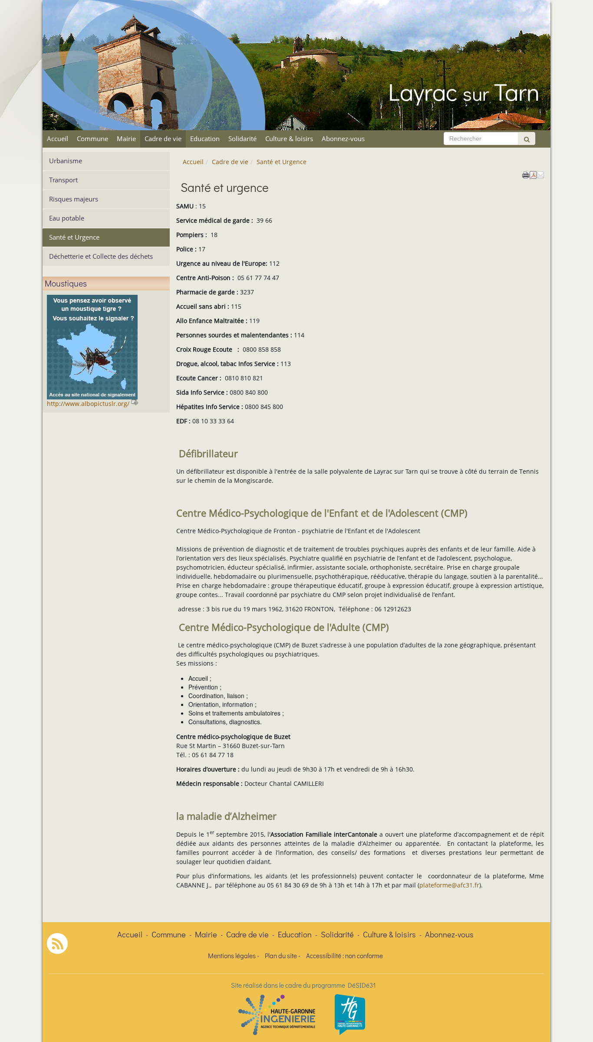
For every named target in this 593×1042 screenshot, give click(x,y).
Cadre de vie (163, 138)
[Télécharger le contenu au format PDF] (533, 174)
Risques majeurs (73, 199)
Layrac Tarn (464, 91)
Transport (63, 180)
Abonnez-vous (343, 138)
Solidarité (242, 138)
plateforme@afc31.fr (449, 885)
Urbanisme (65, 160)
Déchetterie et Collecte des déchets (101, 256)
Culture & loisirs (289, 138)
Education (205, 138)
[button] (540, 174)
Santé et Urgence (74, 237)
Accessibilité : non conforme (344, 955)
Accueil (57, 138)
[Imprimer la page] (525, 174)
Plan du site (281, 955)
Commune (92, 138)
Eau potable (66, 218)
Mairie (126, 138)
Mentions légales (232, 955)
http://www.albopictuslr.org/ (88, 403)
